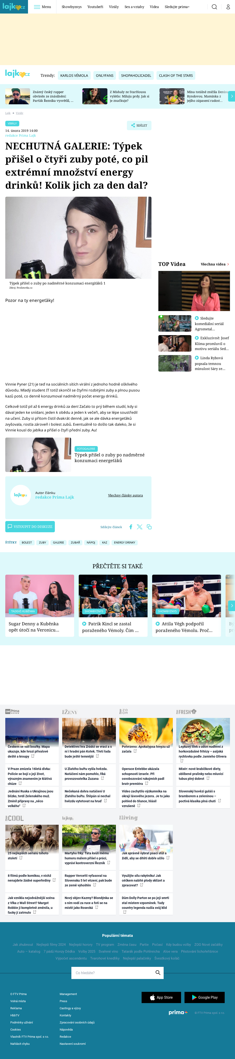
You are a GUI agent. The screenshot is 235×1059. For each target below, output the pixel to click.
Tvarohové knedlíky (105, 958)
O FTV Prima (18, 994)
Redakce (65, 1036)
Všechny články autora (125, 495)
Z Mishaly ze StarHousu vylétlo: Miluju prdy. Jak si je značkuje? (129, 96)
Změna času (127, 945)
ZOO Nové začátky (208, 945)
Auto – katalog (28, 951)
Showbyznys (71, 6)
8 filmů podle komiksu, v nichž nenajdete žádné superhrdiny (29, 878)
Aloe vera (170, 951)
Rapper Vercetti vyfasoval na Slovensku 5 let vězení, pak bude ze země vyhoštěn (88, 880)
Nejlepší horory (80, 945)
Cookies (15, 1029)
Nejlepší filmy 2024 (51, 945)
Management (68, 994)
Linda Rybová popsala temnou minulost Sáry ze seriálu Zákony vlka (211, 366)
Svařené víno (108, 951)
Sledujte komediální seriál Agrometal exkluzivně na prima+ (209, 329)
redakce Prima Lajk (20, 135)
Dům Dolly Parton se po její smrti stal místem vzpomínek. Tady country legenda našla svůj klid (145, 903)
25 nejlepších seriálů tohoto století (28, 855)
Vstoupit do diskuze (33, 526)
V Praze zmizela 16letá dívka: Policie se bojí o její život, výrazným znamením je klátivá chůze (30, 776)
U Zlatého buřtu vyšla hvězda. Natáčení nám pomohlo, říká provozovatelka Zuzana (86, 773)
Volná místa (18, 1001)
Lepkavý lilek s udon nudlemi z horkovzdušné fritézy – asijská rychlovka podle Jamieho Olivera (203, 751)
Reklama (16, 1008)
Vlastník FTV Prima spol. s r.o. (29, 1036)
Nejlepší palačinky (137, 958)
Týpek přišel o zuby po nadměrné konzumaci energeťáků (110, 457)
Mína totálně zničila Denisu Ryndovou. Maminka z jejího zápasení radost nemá (207, 98)
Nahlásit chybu (20, 1043)
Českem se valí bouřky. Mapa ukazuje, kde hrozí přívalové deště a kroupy (29, 751)
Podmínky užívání (21, 1022)
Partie (144, 945)
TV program (105, 945)
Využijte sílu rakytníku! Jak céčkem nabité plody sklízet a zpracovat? (143, 880)
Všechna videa (214, 264)
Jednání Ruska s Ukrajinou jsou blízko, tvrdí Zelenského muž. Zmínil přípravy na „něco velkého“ (30, 798)
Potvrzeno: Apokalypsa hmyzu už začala (146, 749)
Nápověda (66, 1029)
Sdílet (139, 126)
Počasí (157, 945)
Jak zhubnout (23, 945)
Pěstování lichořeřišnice (199, 951)
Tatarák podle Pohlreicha (141, 951)
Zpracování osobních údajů (77, 1022)
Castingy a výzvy (70, 1008)
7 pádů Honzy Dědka (59, 951)
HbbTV (14, 1015)
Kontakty (65, 1015)
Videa (154, 6)
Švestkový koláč (166, 958)
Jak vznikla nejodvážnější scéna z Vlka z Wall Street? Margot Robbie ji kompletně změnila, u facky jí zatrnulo (31, 905)
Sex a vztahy (134, 6)
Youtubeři (95, 6)
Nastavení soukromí (73, 1043)
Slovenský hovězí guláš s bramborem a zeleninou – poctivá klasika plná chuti (197, 796)
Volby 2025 (86, 951)
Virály (113, 6)
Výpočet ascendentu (71, 958)
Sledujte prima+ (177, 6)
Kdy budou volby (178, 945)
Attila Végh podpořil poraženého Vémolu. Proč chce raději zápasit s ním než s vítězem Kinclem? (182, 627)
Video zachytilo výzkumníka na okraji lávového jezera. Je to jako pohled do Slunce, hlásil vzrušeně (146, 798)
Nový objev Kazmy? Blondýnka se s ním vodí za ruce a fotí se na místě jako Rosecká (89, 903)
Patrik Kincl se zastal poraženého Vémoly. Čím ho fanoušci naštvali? (111, 627)
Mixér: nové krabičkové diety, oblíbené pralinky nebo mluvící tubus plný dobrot (201, 773)
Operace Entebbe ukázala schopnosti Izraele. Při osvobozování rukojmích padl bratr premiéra (143, 776)
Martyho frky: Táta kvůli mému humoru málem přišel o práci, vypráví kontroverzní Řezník (87, 858)
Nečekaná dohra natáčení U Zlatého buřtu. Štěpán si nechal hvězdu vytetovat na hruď (87, 796)
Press (63, 1001)
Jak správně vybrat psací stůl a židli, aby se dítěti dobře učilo (144, 855)
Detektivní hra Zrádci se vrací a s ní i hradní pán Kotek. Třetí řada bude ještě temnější (88, 751)
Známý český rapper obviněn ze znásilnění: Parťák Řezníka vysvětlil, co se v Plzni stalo (53, 98)
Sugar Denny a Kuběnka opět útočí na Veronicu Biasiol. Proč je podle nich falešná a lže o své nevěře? (36, 627)
